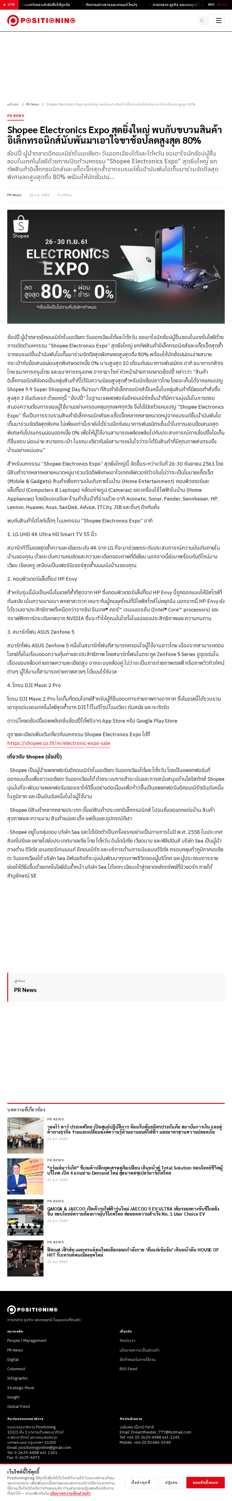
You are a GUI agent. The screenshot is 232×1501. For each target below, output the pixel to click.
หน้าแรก (13, 104)
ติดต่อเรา (127, 1340)
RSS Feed (128, 1369)
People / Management (27, 1340)
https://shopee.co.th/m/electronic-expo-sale (58, 743)
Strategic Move (20, 1388)
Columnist (16, 1369)
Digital (12, 1359)
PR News (32, 104)
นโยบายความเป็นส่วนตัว (140, 1350)
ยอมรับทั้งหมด (205, 1482)
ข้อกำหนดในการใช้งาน (138, 1359)
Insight (13, 1397)
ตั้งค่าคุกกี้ (140, 1482)
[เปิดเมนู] (219, 20)
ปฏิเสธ (171, 1482)
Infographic (17, 1378)
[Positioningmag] (41, 20)
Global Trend (18, 1406)
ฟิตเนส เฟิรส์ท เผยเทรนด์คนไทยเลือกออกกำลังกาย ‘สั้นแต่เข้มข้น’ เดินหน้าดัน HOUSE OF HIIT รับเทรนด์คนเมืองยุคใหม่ (133, 1252)
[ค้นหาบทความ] (203, 20)
